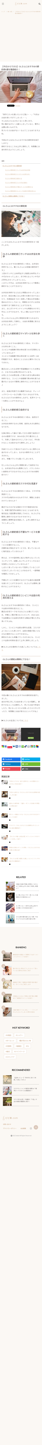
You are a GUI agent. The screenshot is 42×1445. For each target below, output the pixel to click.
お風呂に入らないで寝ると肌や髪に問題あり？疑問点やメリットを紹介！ (25, 997)
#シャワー (19, 1035)
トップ (3, 11)
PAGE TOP (39, 1400)
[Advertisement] (21, 36)
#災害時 (8, 1046)
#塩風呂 (18, 1046)
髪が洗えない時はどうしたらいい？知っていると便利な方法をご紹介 (25, 969)
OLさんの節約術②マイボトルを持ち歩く (17, 174)
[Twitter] (14, 747)
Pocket (17, 105)
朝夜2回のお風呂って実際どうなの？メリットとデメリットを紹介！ (25, 956)
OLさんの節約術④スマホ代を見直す (16, 183)
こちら (25, 720)
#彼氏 (8, 1051)
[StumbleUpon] (34, 747)
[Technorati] (22, 747)
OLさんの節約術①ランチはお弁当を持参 (17, 170)
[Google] (31, 747)
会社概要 (23, 1128)
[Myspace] (17, 747)
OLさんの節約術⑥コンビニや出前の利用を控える (20, 191)
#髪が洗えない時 (25, 1040)
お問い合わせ (7, 1124)
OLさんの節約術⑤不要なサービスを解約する (19, 187)
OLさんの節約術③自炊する (13, 178)
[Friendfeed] (19, 747)
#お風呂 (8, 1035)
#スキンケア (10, 1057)
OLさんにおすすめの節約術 (12, 166)
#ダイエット (10, 1040)
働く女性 (10, 11)
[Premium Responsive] (37, 747)
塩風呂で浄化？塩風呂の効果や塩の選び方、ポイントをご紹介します (25, 983)
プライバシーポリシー (10, 1128)
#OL (27, 1046)
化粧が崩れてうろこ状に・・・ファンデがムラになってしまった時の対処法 (25, 1011)
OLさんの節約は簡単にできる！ (14, 196)
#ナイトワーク (19, 1051)
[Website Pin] (3, 747)
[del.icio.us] (25, 747)
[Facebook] (5, 747)
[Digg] (28, 747)
